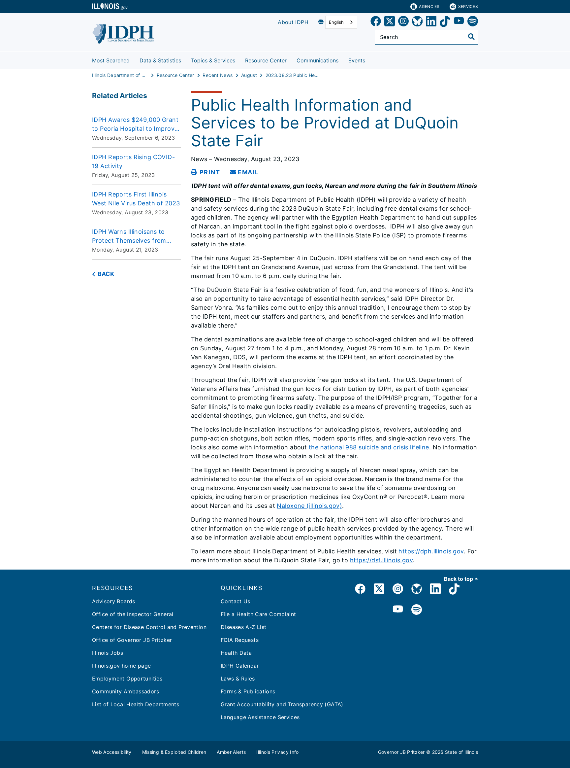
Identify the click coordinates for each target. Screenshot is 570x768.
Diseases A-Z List (243, 627)
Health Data (236, 652)
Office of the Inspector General (133, 614)
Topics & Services (213, 60)
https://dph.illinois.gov (430, 551)
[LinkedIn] (431, 22)
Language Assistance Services (260, 717)
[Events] (370, 59)
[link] (375, 22)
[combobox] (341, 22)
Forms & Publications (248, 691)
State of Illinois (461, 752)
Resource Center (266, 60)
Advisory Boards (113, 601)
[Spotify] (472, 22)
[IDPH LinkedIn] (435, 589)
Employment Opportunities (127, 678)
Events (356, 60)
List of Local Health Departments (135, 704)
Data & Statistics (160, 60)
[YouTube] (459, 22)
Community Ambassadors (125, 691)
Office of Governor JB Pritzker (132, 640)
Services (468, 6)
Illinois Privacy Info (277, 752)
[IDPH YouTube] (398, 609)
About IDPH (293, 22)
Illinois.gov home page (121, 665)
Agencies (429, 6)
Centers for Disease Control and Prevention (149, 627)
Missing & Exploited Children (174, 752)
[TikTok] (445, 22)
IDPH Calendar (240, 665)
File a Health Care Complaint (258, 614)
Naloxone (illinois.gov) (309, 505)
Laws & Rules (238, 678)
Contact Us (235, 601)
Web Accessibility (112, 752)
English (336, 22)
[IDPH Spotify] (416, 609)
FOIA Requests (240, 640)
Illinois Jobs (107, 652)
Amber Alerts (231, 752)
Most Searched (111, 60)
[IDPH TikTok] (454, 589)
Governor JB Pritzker (401, 752)
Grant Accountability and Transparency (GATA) (282, 704)
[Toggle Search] (471, 36)
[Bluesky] (417, 22)
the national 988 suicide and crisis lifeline (369, 447)
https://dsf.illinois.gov (381, 560)
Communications (317, 60)
